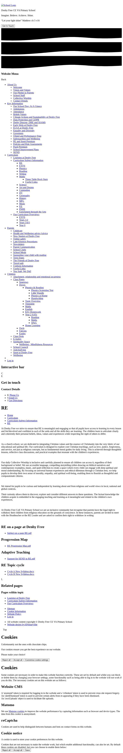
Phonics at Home (39, 295)
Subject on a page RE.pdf (19, 533)
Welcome (17, 87)
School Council (20, 347)
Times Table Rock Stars (36, 179)
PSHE (22, 209)
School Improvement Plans (26, 149)
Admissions (18, 109)
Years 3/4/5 (24, 222)
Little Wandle (37, 293)
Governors (18, 133)
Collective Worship (22, 98)
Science (23, 184)
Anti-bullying (19, 350)
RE (20, 163)
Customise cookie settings (36, 660)
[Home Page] (8, 5)
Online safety (19, 239)
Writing (22, 174)
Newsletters (18, 244)
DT (20, 193)
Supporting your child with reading (29, 255)
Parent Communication (24, 247)
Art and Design (26, 187)
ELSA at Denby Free (23, 128)
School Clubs (19, 249)
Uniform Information (23, 266)
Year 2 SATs (31, 314)
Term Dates (18, 258)
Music (22, 203)
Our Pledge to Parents (23, 92)
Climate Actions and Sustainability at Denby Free (36, 117)
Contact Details (20, 101)
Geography (24, 195)
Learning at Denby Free (24, 157)
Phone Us (14, 395)
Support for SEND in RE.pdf (21, 558)
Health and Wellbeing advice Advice (30, 233)
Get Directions (15, 400)
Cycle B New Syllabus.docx (20, 574)
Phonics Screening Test (42, 290)
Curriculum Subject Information (28, 160)
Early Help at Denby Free (25, 125)
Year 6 (22, 225)
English (28, 309)
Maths (22, 176)
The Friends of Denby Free (26, 260)
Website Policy (14, 614)
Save (27, 750)
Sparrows (23, 282)
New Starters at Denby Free (26, 236)
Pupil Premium (20, 147)
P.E (20, 206)
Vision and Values (21, 90)
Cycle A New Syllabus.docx (20, 571)
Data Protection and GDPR (26, 119)
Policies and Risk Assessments (27, 144)
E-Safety (17, 339)
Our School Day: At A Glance (27, 106)
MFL (21, 201)
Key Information (15, 103)
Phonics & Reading (34, 287)
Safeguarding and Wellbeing (26, 138)
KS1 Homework (33, 312)
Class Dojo (18, 336)
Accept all (18, 660)
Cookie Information (16, 611)
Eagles (22, 333)
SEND (16, 152)
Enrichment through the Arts (32, 212)
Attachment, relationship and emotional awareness (37, 276)
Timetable (29, 304)
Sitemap (11, 608)
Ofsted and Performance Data (27, 136)
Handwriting (37, 298)
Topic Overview (33, 301)
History (22, 198)
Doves (22, 285)
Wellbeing (18, 355)
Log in (10, 360)
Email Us (13, 397)
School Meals (19, 252)
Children (11, 274)
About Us (11, 84)
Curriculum (12, 155)
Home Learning (32, 325)
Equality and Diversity (23, 130)
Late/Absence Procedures (25, 241)
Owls (21, 328)
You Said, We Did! (22, 271)
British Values (19, 114)
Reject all (6, 660)
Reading (23, 171)
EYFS (22, 165)
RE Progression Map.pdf (19, 546)
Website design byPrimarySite (22, 624)
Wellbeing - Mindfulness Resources (36, 344)
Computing (24, 190)
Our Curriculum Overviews (26, 214)
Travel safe (18, 263)
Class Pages (18, 279)
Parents (10, 228)
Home (10, 415)
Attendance (18, 111)
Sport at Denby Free (22, 352)
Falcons (23, 331)
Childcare (17, 230)
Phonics (23, 168)
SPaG (34, 322)
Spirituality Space (21, 341)
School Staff (19, 95)
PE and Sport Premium (24, 141)
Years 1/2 (23, 220)
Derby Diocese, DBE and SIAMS (29, 122)
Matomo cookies (16, 711)
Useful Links (31, 182)
